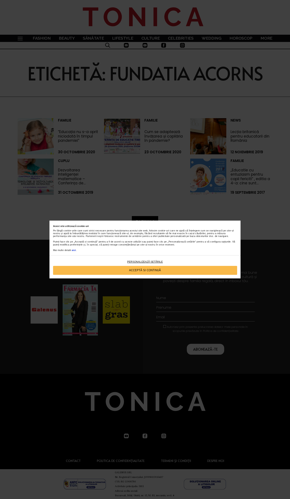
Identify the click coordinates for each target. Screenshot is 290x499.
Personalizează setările (145, 261)
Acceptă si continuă (145, 270)
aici (74, 250)
